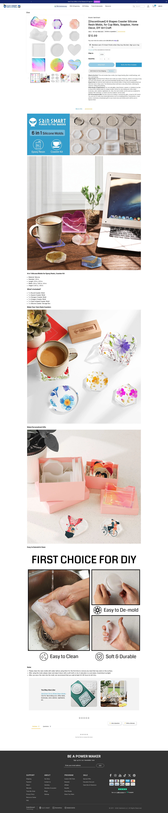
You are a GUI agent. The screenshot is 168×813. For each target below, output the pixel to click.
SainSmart (96, 17)
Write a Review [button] (130, 723)
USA (102, 54)
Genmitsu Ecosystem (50, 788)
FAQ (27, 800)
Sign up (132, 45)
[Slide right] (82, 78)
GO (100, 765)
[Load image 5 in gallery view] (75, 78)
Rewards (66, 782)
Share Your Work (69, 794)
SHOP (92, 1)
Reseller (66, 788)
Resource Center (31, 797)
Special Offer (87, 779)
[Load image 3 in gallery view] (55, 78)
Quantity (91, 59)
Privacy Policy (30, 794)
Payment (28, 782)
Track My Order (30, 791)
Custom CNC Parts (69, 779)
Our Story (47, 779)
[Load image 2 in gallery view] (45, 78)
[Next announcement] (137, 1)
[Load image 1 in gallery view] (35, 78)
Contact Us (47, 782)
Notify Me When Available (128, 65)
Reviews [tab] (34, 726)
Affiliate (66, 785)
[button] (154, 6)
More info (79, 109)
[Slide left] (28, 78)
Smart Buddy (68, 791)
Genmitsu (47, 785)
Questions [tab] (46, 726)
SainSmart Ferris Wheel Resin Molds (53, 693)
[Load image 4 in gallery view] (65, 78)
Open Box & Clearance (89, 785)
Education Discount (88, 782)
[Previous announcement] (31, 1)
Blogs (46, 791)
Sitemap (46, 794)
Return (28, 785)
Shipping (90, 50)
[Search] (134, 6)
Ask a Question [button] (115, 723)
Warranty (28, 788)
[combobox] (138, 6)
